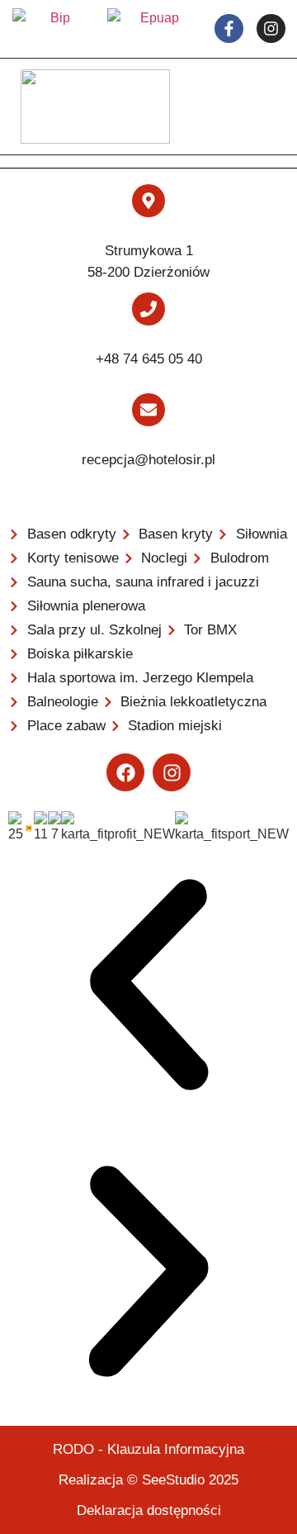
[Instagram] (172, 772)
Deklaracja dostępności (149, 1510)
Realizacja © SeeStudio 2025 (148, 1480)
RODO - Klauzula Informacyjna (148, 1449)
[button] (148, 987)
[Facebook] (125, 772)
